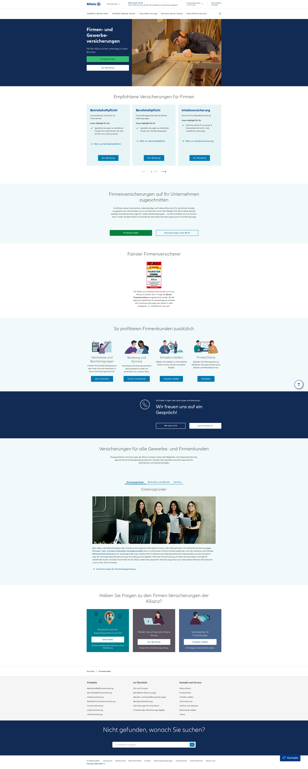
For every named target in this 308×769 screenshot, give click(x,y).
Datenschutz (120, 761)
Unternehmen (181, 761)
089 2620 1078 (135, 3)
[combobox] (150, 744)
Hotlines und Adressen (189, 706)
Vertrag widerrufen (95, 763)
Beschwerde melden (188, 710)
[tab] (135, 482)
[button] (164, 171)
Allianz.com (210, 761)
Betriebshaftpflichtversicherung (100, 688)
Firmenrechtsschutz (95, 706)
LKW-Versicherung (95, 714)
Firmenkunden (112, 4)
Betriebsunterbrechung (143, 701)
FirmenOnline (185, 693)
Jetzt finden (107, 639)
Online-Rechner (196, 761)
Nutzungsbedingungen (163, 761)
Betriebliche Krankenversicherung (101, 701)
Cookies (147, 761)
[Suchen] (192, 745)
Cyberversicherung (95, 710)
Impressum (107, 761)
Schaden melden (186, 697)
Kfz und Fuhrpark (140, 688)
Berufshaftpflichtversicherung (99, 693)
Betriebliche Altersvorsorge (144, 693)
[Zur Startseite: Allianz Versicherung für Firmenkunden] (93, 4)
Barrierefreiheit (134, 761)
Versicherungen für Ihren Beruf (146, 706)
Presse (182, 714)
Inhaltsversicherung (95, 697)
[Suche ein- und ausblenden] (219, 13)
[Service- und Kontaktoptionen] (290, 758)
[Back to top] (299, 384)
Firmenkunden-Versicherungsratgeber (149, 710)
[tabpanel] (154, 532)
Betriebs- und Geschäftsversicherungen (149, 697)
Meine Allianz (185, 688)
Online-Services (186, 701)
